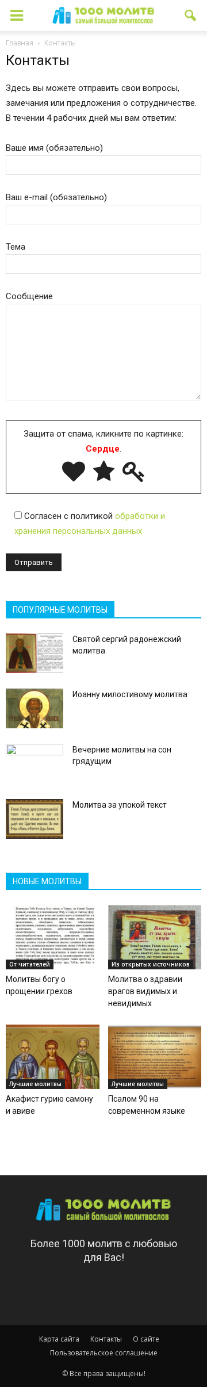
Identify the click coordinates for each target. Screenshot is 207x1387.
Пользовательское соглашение (104, 1353)
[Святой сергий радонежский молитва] (34, 653)
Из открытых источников (151, 964)
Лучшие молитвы (35, 1084)
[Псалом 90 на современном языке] (155, 1057)
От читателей (29, 964)
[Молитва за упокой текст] (34, 819)
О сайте (146, 1339)
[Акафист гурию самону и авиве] (52, 1057)
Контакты (106, 1339)
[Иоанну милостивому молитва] (34, 708)
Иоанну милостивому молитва (129, 694)
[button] (191, 15)
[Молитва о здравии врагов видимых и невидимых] (155, 937)
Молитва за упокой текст (119, 804)
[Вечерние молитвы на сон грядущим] (34, 764)
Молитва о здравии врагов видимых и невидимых (145, 991)
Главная (19, 43)
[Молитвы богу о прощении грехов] (52, 937)
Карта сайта (59, 1339)
